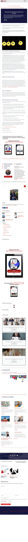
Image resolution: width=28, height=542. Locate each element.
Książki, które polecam (18, 432)
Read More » (6, 216)
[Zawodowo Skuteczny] (3, 1)
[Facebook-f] (3, 207)
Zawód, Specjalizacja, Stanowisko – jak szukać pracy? (21, 216)
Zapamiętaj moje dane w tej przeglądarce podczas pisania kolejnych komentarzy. (14, 499)
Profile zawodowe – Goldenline (4, 477)
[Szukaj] (25, 186)
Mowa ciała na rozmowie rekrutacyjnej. (14, 477)
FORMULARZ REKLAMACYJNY (14, 511)
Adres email (17, 495)
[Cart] (24, 1)
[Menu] (26, 1)
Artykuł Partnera (5, 224)
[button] (4, 20)
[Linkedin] (5, 207)
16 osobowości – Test (8, 212)
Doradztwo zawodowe (6, 227)
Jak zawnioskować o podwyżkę (7, 461)
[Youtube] (7, 207)
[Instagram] (4, 207)
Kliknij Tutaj (14, 329)
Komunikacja (5, 230)
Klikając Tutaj (12, 205)
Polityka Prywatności (5, 511)
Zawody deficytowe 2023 (21, 212)
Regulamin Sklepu (5, 512)
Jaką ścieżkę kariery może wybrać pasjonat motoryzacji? (9, 219)
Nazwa (2, 495)
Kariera (4, 229)
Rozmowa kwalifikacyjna (6, 235)
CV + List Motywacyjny (3, 475)
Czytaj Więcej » (2, 445)
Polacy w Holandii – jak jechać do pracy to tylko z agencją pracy (20, 462)
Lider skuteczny (5, 232)
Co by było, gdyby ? (7, 215)
